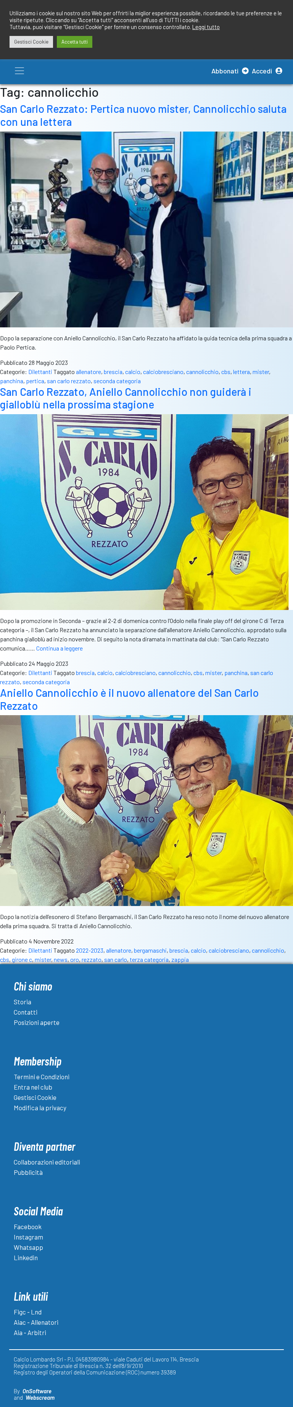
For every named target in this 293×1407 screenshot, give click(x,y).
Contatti (25, 1012)
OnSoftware (37, 1390)
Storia (22, 1001)
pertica (35, 380)
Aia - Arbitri (30, 1332)
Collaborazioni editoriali (47, 1162)
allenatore (88, 371)
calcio (132, 371)
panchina (11, 380)
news (61, 959)
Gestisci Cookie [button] (31, 42)
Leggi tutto (206, 26)
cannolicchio (202, 371)
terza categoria (149, 959)
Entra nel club (33, 1087)
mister (261, 371)
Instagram (28, 1237)
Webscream (40, 1397)
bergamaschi (150, 950)
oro (74, 959)
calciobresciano (163, 371)
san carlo (115, 959)
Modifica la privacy (40, 1107)
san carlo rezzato (69, 380)
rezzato (91, 959)
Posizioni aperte (37, 1022)
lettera (241, 371)
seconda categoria (117, 380)
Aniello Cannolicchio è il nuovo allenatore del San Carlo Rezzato (129, 699)
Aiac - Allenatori (36, 1322)
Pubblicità (28, 1172)
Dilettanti (40, 371)
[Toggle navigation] (19, 70)
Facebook (28, 1226)
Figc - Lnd (28, 1312)
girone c (22, 959)
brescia (113, 371)
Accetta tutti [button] (74, 42)
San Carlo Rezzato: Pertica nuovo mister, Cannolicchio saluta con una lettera (143, 115)
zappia (180, 959)
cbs (225, 371)
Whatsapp (28, 1247)
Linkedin (26, 1257)
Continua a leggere (59, 648)
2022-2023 (89, 950)
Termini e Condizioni (41, 1076)
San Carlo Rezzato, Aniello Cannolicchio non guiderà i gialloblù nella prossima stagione (125, 398)
